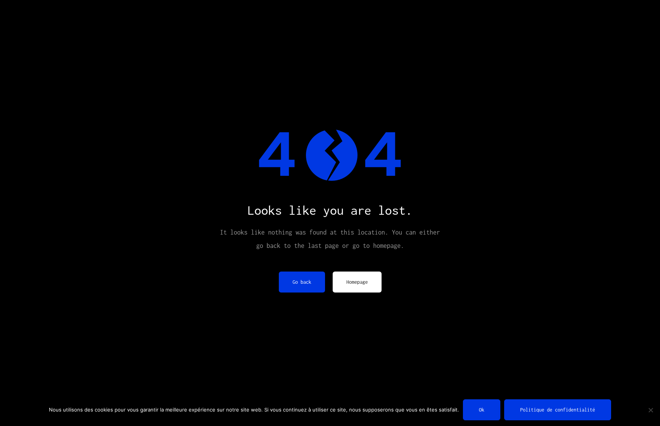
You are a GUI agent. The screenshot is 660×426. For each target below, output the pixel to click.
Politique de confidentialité (557, 410)
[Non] (650, 410)
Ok (481, 410)
